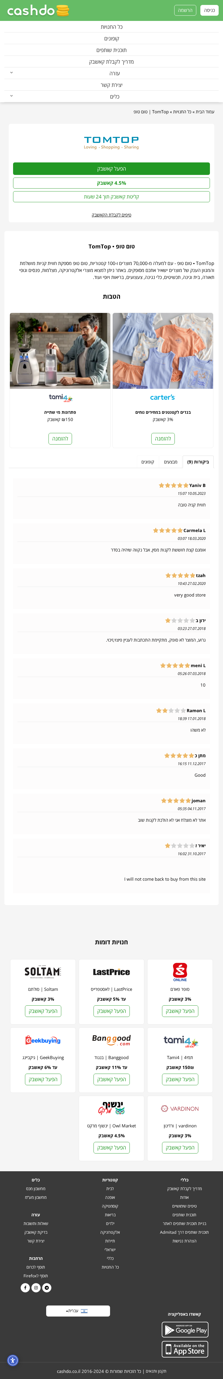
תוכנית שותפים (111, 49)
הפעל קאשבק (111, 168)
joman (199, 800)
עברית (74, 1310)
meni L (198, 665)
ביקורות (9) (198, 462)
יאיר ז (200, 845)
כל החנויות (112, 26)
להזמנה (163, 438)
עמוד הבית (205, 111)
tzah (201, 575)
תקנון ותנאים (156, 1371)
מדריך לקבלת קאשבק (111, 61)
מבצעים (170, 462)
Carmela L (195, 530)
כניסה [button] (209, 10)
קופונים (111, 38)
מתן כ (200, 755)
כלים (114, 96)
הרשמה (185, 10)
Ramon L (196, 710)
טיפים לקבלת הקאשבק (111, 215)
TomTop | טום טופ (151, 111)
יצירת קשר (112, 84)
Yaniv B (197, 485)
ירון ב (201, 620)
